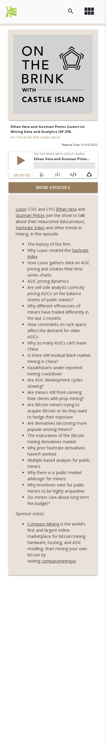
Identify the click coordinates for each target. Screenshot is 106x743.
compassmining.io (59, 561)
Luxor (21, 209)
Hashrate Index (30, 227)
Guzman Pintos (30, 215)
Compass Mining (43, 524)
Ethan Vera (66, 209)
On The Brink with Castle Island (35, 137)
